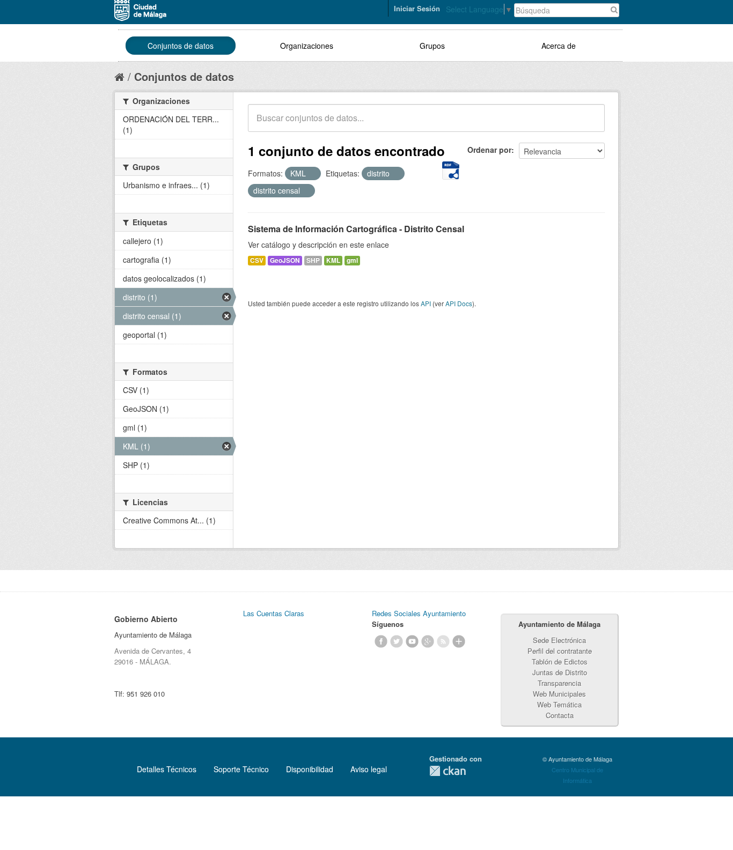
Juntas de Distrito (559, 672)
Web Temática (559, 704)
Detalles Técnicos (166, 769)
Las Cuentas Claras (273, 613)
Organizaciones (306, 45)
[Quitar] (312, 173)
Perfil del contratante (559, 651)
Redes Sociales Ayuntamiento (419, 613)
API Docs (458, 303)
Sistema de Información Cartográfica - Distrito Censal (356, 229)
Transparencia (559, 683)
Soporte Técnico (241, 769)
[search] (589, 124)
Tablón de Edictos (560, 661)
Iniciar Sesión (417, 8)
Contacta (560, 715)
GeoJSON (285, 260)
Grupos (432, 45)
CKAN (447, 771)
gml (352, 260)
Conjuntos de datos (181, 45)
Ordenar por (489, 149)
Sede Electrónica (559, 640)
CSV (256, 260)
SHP (313, 260)
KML (333, 260)
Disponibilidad (309, 769)
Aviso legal (368, 769)
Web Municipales (559, 694)
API (426, 303)
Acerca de (558, 45)
